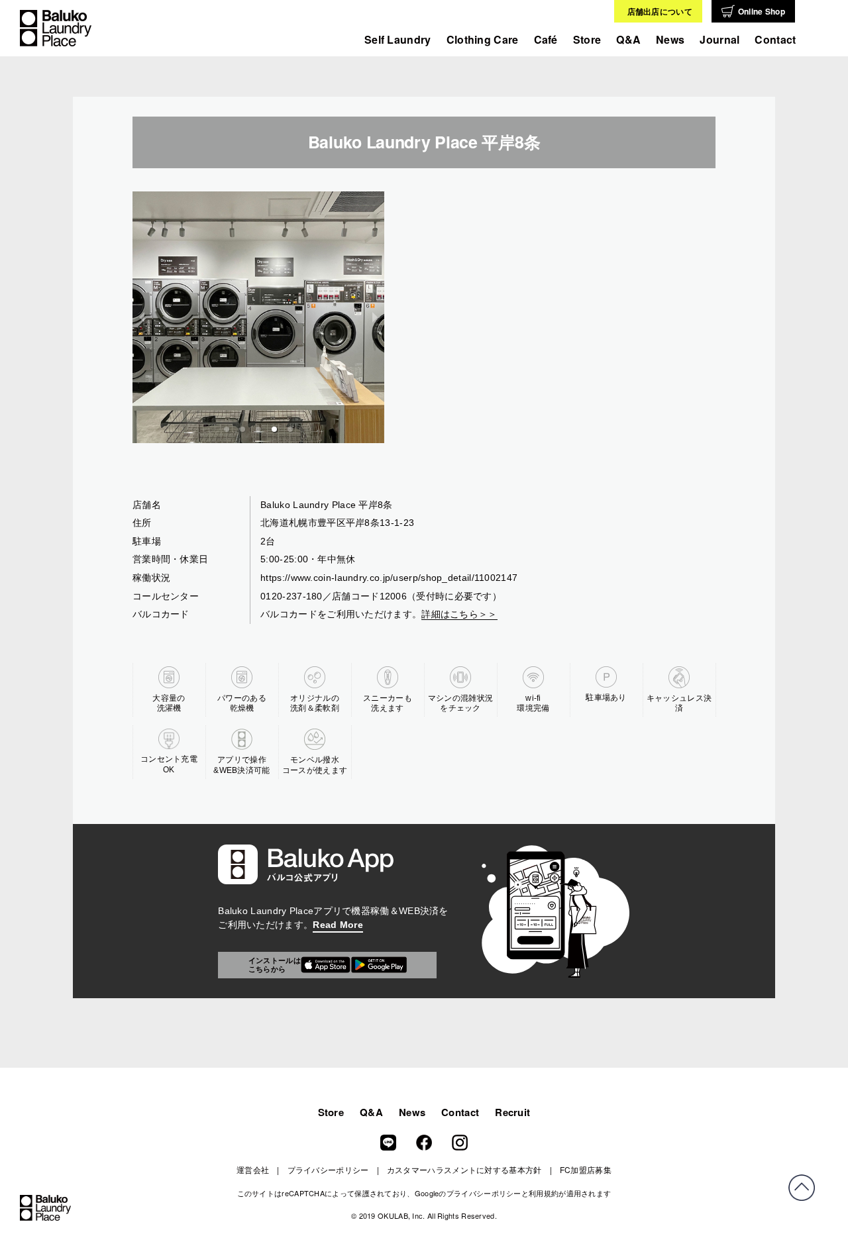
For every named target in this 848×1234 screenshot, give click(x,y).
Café (546, 39)
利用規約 (543, 1193)
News (412, 1112)
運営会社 (253, 1169)
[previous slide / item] (141, 317)
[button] (226, 429)
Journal (719, 39)
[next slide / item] (375, 317)
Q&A (628, 39)
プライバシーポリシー (328, 1169)
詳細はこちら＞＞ (459, 614)
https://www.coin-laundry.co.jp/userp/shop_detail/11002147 (388, 577)
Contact (775, 39)
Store (587, 39)
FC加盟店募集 (585, 1169)
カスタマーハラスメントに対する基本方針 (464, 1169)
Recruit (512, 1112)
